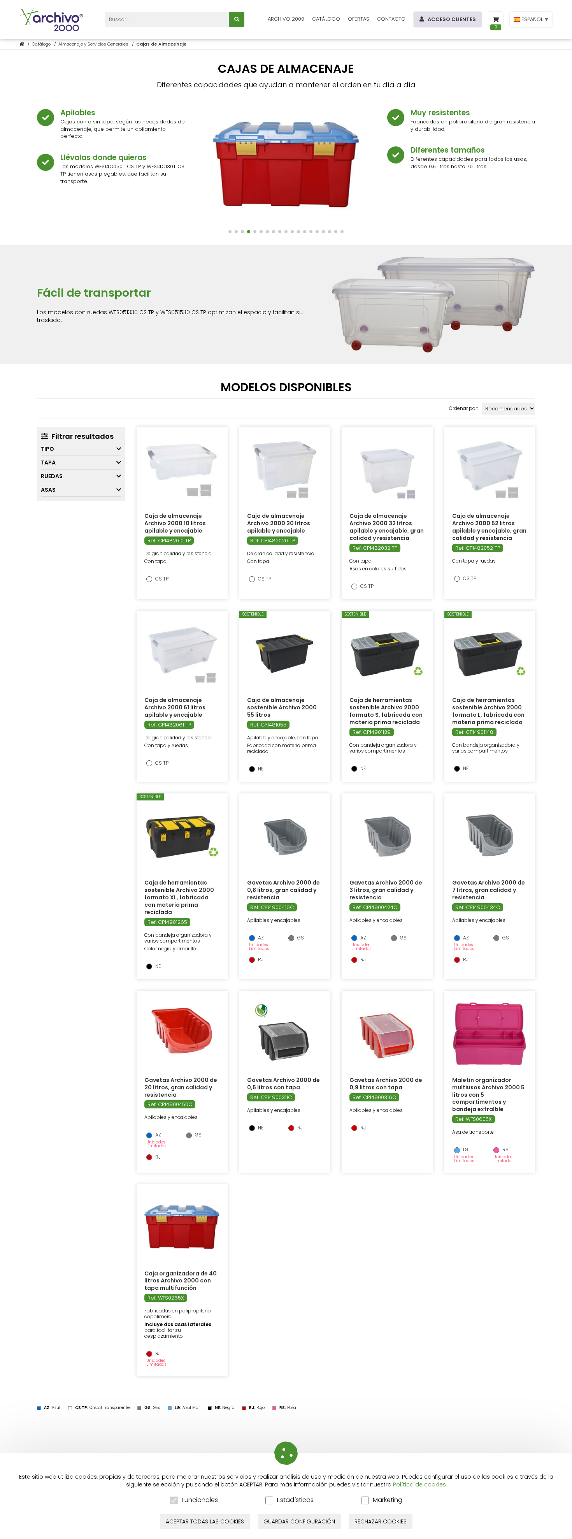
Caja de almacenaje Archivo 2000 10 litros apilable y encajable (175, 523)
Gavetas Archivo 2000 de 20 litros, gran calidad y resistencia (180, 1087)
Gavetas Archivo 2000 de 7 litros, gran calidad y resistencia (488, 890)
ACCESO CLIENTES (452, 19)
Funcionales (200, 1500)
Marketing (387, 1500)
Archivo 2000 (286, 19)
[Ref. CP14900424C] (386, 836)
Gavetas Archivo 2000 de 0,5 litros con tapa (283, 1083)
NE (260, 769)
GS (300, 938)
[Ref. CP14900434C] (489, 836)
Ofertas (358, 19)
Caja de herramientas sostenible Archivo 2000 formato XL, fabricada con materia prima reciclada (179, 897)
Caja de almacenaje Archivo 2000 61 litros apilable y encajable (174, 707)
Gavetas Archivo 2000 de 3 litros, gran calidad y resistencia (385, 890)
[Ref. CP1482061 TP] (182, 654)
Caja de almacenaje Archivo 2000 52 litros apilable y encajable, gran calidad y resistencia (489, 527)
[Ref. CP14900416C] (284, 836)
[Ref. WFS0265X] (182, 1227)
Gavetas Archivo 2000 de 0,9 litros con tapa (385, 1083)
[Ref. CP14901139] (387, 654)
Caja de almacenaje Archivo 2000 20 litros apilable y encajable (278, 523)
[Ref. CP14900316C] (387, 1034)
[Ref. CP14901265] (182, 836)
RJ (260, 960)
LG (465, 1150)
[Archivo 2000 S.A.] (52, 19)
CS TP (161, 579)
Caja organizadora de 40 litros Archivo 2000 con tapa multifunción (180, 1281)
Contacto (391, 19)
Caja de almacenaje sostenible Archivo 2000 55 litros (282, 707)
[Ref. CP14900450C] (182, 1034)
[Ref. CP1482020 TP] (284, 469)
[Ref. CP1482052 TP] (489, 469)
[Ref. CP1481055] (284, 654)
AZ (260, 938)
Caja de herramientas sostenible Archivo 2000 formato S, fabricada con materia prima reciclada (386, 711)
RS (505, 1150)
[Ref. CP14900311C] (284, 1034)
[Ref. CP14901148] (490, 654)
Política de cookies (419, 1484)
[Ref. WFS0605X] (489, 1034)
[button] (230, 231)
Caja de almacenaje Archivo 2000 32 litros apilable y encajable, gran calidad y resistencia (386, 527)
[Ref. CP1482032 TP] (387, 469)
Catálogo (326, 19)
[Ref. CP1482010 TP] (182, 469)
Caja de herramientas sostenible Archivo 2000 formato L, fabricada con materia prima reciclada (488, 711)
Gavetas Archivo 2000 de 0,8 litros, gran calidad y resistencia (283, 890)
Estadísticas (295, 1500)
